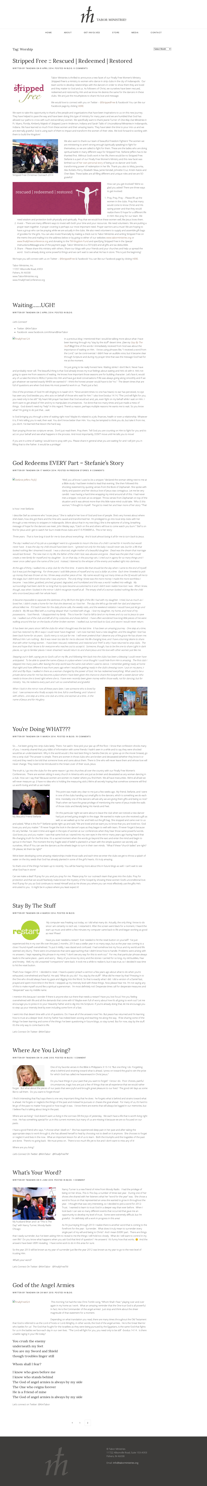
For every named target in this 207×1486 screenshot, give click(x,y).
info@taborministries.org (125, 1462)
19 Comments (83, 736)
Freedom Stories (79, 470)
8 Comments (97, 470)
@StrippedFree (107, 102)
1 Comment (80, 1057)
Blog (69, 68)
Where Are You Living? (41, 1050)
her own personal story (91, 162)
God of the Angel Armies (43, 1285)
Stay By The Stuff (34, 905)
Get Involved (92, 32)
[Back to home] (103, 14)
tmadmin (31, 68)
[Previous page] (72, 1423)
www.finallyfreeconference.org (32, 241)
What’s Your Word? (37, 1172)
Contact (156, 32)
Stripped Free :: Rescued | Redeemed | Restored (72, 60)
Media (135, 32)
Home (48, 32)
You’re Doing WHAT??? (41, 729)
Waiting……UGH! (34, 305)
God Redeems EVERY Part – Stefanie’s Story (68, 462)
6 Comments (80, 68)
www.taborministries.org (118, 237)
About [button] (68, 32)
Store (115, 32)
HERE (80, 105)
